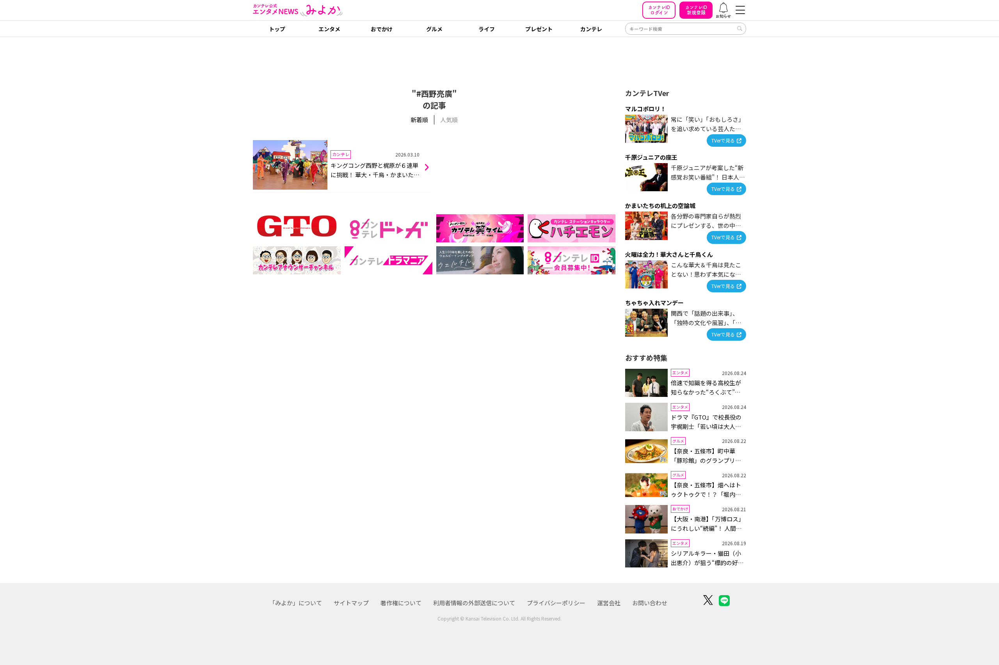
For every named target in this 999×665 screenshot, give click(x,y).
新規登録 (696, 10)
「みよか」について (295, 603)
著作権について (400, 603)
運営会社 (608, 603)
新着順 (419, 120)
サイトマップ (351, 603)
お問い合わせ (649, 603)
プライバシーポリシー (556, 603)
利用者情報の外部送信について (474, 603)
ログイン (659, 10)
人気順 (449, 120)
